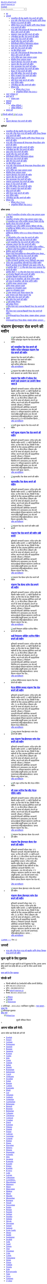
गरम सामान (40, 1006)
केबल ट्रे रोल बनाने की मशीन (21, 71)
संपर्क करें (9, 110)
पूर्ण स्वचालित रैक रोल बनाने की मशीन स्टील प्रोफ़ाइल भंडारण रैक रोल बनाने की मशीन (25, 350)
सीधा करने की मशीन (18, 78)
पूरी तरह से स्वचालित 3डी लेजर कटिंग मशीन (21, 281)
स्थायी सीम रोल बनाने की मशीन (22, 41)
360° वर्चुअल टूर (12, 94)
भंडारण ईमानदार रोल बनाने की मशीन (24, 62)
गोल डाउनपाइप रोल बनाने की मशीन (23, 66)
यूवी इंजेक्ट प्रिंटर (12, 304)
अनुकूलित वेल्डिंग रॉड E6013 (26, 92)
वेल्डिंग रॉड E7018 (23, 89)
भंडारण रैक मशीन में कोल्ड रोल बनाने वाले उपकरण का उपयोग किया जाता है (25, 381)
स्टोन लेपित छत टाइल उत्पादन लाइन (24, 57)
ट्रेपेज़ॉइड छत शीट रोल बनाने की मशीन (25, 37)
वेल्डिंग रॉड (15, 87)
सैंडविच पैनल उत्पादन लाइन (21, 60)
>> (10, 940)
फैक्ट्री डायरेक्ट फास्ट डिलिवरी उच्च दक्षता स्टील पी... (25, 265)
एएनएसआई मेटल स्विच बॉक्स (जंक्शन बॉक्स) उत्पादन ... (25, 320)
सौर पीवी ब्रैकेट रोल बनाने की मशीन (24, 73)
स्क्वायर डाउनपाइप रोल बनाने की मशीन (25, 69)
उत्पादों (8, 16)
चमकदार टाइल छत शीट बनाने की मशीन (25, 34)
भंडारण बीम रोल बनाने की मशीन (22, 64)
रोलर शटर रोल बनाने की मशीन (22, 46)
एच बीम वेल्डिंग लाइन (18, 50)
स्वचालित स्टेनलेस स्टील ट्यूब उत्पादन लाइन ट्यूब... (24, 219)
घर (7, 14)
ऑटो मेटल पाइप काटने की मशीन (22, 80)
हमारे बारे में (10, 96)
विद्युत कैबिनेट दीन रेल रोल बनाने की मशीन (21, 258)
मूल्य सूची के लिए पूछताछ (10, 973)
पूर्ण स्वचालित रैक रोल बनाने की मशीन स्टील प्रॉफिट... (25, 247)
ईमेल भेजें (4, 1013)
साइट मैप (4, 1008)
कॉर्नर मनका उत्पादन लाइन (15, 286)
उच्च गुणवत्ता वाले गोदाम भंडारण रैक (18, 295)
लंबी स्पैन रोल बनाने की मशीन (21, 48)
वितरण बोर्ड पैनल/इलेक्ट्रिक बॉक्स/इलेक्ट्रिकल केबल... (25, 254)
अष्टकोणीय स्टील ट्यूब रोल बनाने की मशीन (21, 240)
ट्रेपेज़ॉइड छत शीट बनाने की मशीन (23, 85)
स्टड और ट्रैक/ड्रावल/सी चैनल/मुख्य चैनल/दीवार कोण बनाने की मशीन (26, 31)
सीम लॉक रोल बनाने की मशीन (16, 299)
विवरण (21, 367)
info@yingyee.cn (16, 990)
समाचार (9, 101)
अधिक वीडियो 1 (16, 105)
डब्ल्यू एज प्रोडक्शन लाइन (15, 290)
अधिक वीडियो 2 (16, 108)
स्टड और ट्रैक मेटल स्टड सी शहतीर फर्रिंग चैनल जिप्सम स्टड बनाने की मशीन (28, 22)
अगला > (6, 940)
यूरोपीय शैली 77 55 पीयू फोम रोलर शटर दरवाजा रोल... (25, 272)
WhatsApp (10, 1015)
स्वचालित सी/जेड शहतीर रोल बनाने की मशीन (27, 18)
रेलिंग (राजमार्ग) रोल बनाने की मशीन (23, 76)
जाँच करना (15, 367)
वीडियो (8, 103)
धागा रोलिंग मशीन (17, 83)
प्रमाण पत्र (15, 99)
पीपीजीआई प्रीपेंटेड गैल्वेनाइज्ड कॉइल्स (24, 43)
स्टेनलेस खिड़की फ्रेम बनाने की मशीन (19, 276)
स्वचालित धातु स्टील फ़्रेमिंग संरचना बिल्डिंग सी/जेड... (25, 226)
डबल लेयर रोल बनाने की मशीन (22, 39)
